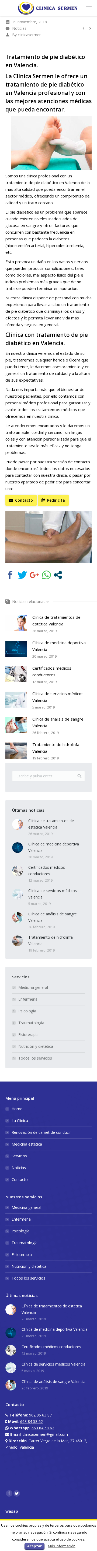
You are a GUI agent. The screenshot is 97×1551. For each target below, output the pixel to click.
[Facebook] (9, 1493)
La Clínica (20, 1120)
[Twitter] (16, 1493)
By (26, 34)
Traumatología (31, 1022)
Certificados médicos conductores (51, 671)
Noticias (19, 28)
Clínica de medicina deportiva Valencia (59, 646)
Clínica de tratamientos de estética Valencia (56, 620)
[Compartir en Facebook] (10, 575)
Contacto (20, 1179)
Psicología (27, 1010)
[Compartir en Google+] (34, 575)
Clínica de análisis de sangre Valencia (58, 722)
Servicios (19, 1155)
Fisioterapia (28, 1034)
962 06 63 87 (40, 1415)
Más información (61, 1545)
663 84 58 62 (31, 1421)
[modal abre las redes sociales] (58, 575)
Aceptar (34, 1545)
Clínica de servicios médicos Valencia (58, 697)
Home (17, 1108)
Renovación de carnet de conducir (41, 1132)
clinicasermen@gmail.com (45, 1434)
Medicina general (33, 987)
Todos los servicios (35, 1058)
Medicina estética (27, 1144)
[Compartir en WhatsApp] (46, 575)
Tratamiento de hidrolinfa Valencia (55, 748)
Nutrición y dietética (35, 1046)
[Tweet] (22, 575)
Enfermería (27, 999)
